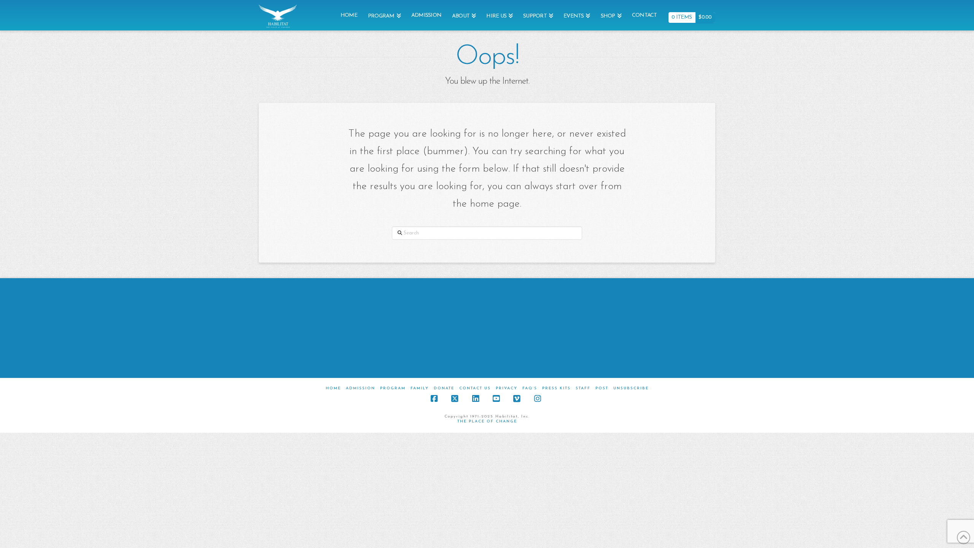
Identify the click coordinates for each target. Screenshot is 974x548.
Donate (444, 388)
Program (393, 388)
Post (601, 388)
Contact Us (475, 388)
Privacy (506, 388)
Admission (360, 388)
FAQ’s (529, 388)
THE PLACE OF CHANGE (487, 421)
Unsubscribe (631, 388)
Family (420, 388)
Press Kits (556, 388)
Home (333, 388)
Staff (583, 388)
